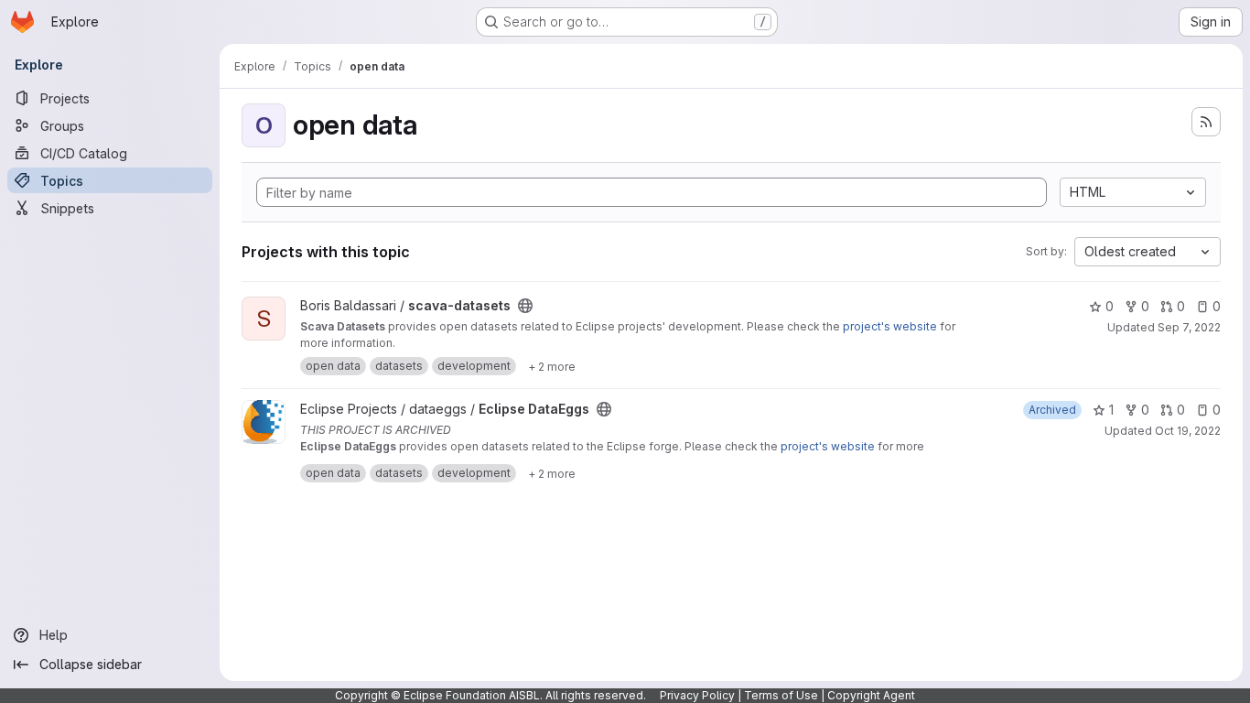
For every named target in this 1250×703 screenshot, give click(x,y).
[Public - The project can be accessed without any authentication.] (525, 305)
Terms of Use (781, 695)
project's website (890, 326)
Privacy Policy (697, 695)
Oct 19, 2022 (1188, 431)
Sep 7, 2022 (1189, 327)
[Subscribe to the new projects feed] (1206, 121)
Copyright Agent (871, 695)
